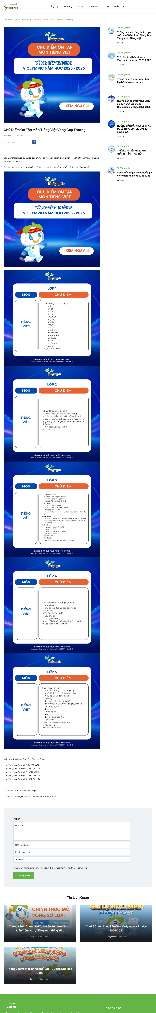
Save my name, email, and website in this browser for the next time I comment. (51, 868)
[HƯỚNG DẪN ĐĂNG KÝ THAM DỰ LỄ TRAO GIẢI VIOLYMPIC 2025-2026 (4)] (111, 121)
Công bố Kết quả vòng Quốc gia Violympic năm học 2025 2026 (134, 174)
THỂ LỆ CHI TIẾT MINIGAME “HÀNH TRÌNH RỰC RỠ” (131, 152)
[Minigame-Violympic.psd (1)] (111, 146)
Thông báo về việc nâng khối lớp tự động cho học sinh (133, 80)
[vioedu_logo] (11, 4)
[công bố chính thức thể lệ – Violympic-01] (111, 52)
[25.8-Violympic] (111, 27)
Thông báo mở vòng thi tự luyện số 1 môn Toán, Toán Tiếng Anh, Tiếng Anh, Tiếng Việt (134, 35)
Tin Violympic (123, 27)
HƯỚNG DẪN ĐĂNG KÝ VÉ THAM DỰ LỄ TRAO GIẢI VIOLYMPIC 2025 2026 (134, 128)
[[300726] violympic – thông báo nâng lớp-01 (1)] (111, 74)
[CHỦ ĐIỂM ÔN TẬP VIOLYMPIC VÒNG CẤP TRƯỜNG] (52, 27)
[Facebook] (34, 142)
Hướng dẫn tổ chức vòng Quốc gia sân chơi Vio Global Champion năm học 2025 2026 (134, 103)
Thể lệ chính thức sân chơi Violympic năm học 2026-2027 (134, 59)
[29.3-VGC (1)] (111, 96)
